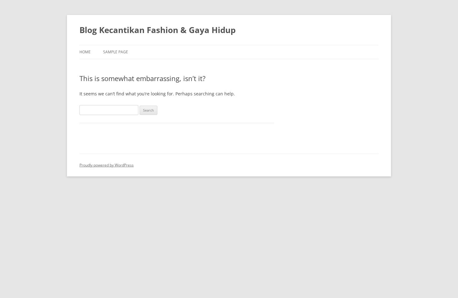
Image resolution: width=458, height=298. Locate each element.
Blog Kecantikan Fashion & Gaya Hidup (157, 30)
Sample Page (115, 52)
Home (85, 52)
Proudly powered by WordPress (106, 165)
